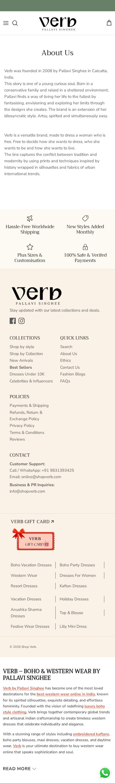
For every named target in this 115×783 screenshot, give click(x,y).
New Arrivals (21, 360)
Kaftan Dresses (73, 586)
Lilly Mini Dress (73, 626)
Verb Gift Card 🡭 (32, 521)
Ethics (65, 360)
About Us (68, 353)
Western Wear (24, 575)
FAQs (65, 381)
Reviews (17, 439)
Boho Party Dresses (77, 565)
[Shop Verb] (57, 23)
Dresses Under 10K (27, 374)
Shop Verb (28, 647)
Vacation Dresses (26, 599)
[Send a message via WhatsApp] (105, 773)
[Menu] (6, 23)
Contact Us (70, 367)
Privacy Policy (22, 425)
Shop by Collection (26, 353)
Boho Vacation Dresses (31, 565)
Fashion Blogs (72, 374)
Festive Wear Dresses (30, 626)
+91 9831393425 (58, 470)
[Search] (18, 23)
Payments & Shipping (29, 405)
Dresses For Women (78, 575)
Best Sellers (21, 367)
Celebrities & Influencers (31, 381)
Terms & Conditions (27, 432)
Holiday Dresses (74, 599)
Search (66, 346)
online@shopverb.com (41, 476)
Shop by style (22, 346)
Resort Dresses (24, 586)
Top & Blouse (71, 612)
